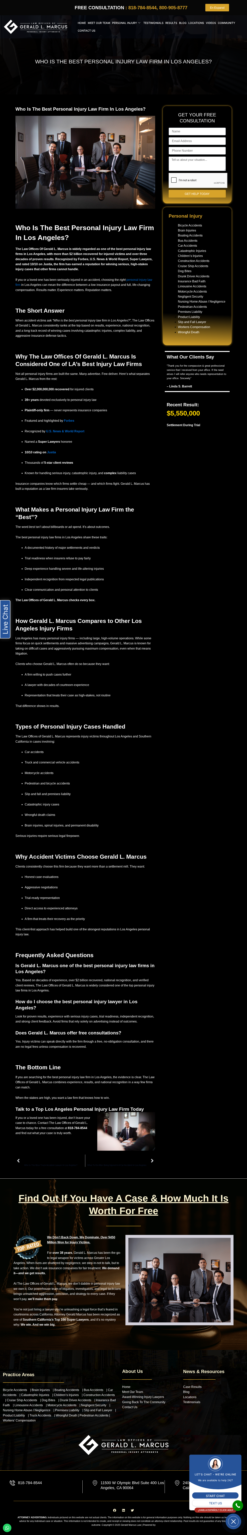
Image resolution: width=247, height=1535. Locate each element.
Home (82, 22)
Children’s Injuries (190, 256)
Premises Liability (190, 311)
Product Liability (189, 317)
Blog (182, 22)
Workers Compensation (194, 327)
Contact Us (86, 30)
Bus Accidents (187, 240)
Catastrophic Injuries (192, 250)
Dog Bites (184, 271)
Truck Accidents (40, 1415)
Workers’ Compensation (19, 1420)
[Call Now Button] (238, 1505)
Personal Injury (124, 22)
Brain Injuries (187, 230)
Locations (196, 22)
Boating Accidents (190, 235)
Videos (211, 22)
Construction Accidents (193, 261)
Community (226, 22)
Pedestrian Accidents (192, 306)
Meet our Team (99, 22)
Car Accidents (187, 245)
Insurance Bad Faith (192, 281)
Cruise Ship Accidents (193, 266)
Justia (51, 452)
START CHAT (215, 1496)
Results (171, 22)
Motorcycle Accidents (192, 291)
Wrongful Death (188, 332)
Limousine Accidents (192, 286)
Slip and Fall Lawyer (192, 322)
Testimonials (153, 22)
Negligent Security (190, 296)
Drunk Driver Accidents (193, 276)
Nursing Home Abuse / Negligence (201, 301)
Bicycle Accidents (190, 225)
